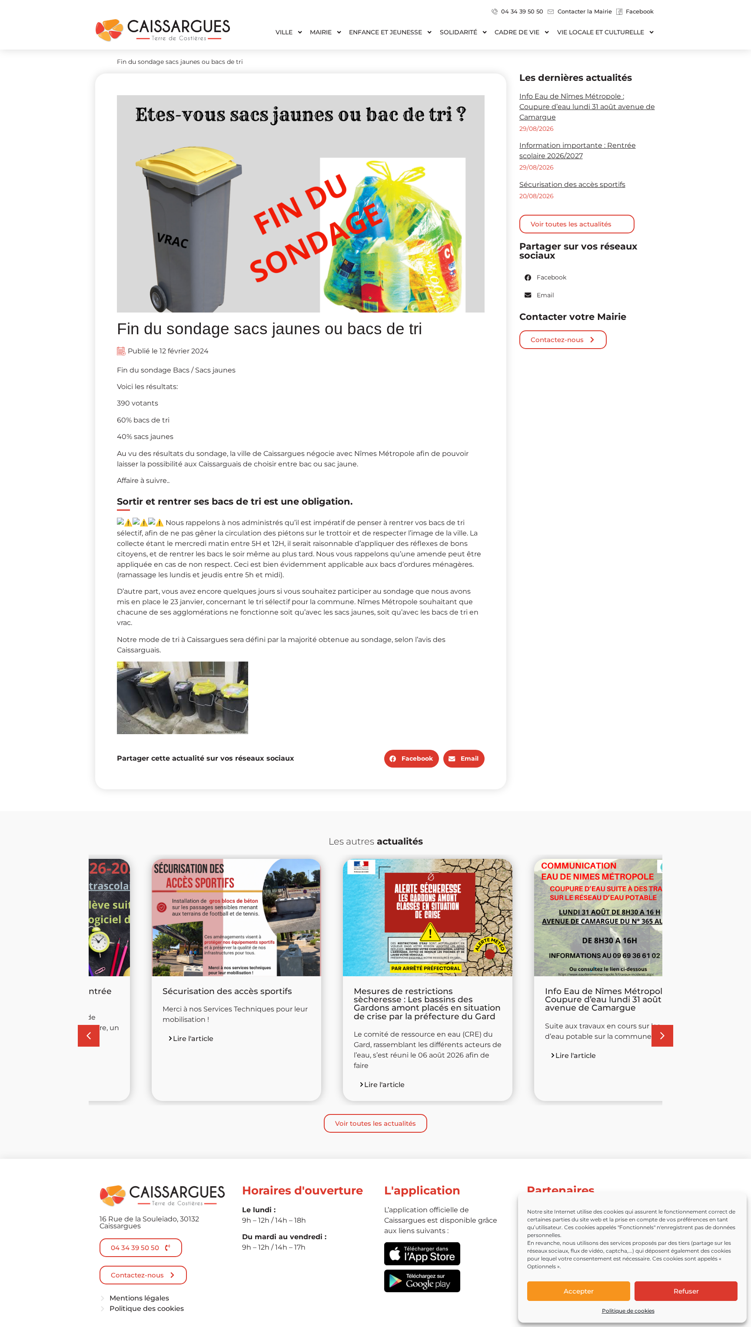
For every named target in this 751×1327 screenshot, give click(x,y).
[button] (411, 759)
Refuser (686, 1291)
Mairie (321, 32)
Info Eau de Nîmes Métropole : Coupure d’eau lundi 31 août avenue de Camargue (587, 106)
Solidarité (458, 32)
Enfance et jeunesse (385, 32)
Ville (284, 32)
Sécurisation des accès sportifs (572, 184)
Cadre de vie (517, 32)
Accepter (579, 1291)
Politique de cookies (628, 1310)
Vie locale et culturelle (600, 32)
